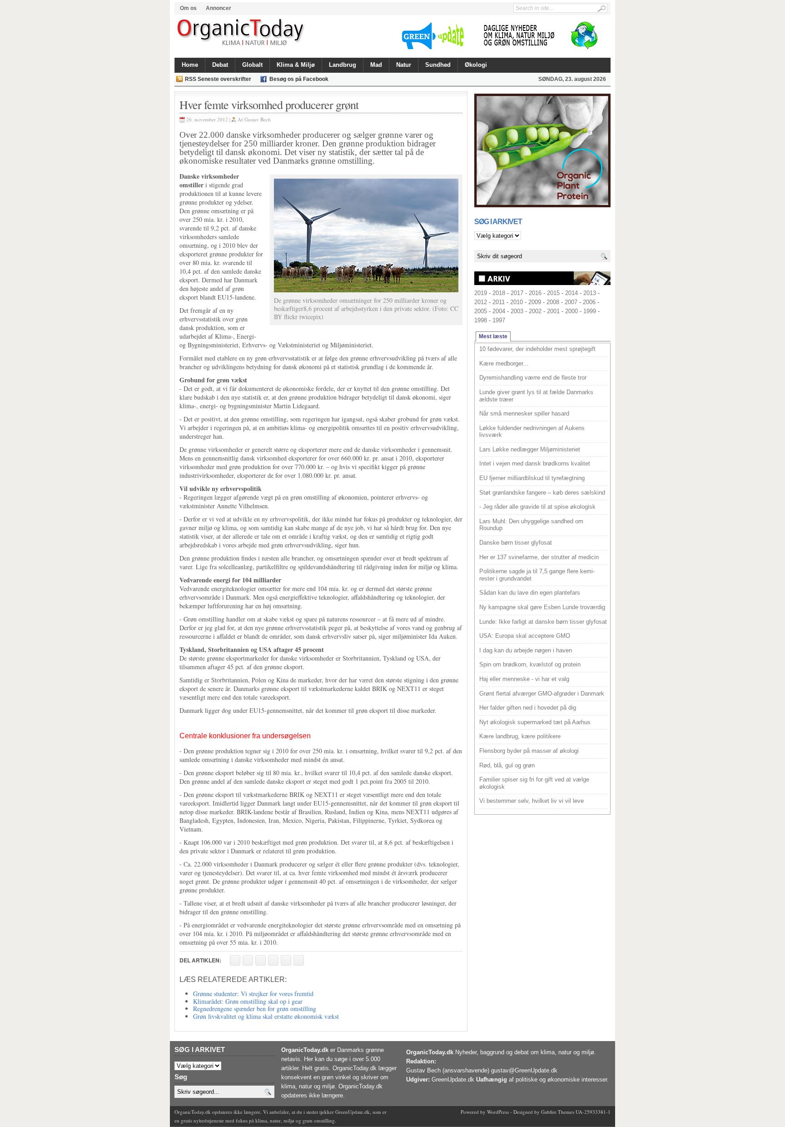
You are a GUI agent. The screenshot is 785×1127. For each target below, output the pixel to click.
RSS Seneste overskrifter (218, 79)
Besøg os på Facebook (298, 79)
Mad (376, 64)
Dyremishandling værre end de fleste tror (532, 377)
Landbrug (342, 64)
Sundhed (438, 64)
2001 (553, 311)
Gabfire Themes (557, 1111)
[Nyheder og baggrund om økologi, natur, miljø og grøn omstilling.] (241, 32)
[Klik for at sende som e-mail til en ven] (260, 960)
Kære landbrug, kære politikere (520, 736)
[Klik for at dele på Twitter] (273, 960)
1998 (480, 320)
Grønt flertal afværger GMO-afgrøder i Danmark (541, 693)
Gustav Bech (257, 119)
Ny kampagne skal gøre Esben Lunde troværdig (542, 607)
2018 (498, 293)
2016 (535, 293)
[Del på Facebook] (235, 960)
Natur (403, 64)
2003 (517, 311)
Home (190, 64)
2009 (534, 302)
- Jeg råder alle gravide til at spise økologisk (537, 506)
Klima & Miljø (296, 64)
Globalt (252, 64)
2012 (480, 302)
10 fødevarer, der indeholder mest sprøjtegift (537, 349)
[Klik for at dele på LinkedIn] (298, 960)
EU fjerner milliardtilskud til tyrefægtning (532, 478)
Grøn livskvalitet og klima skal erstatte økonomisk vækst (266, 1016)
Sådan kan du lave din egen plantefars (529, 592)
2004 (498, 311)
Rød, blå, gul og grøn (507, 765)
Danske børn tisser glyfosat (515, 542)
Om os (188, 8)
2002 (535, 311)
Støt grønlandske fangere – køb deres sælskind (542, 492)
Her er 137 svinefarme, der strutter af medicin (539, 557)
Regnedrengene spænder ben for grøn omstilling (254, 1008)
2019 (480, 293)
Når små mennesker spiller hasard (524, 413)
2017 (517, 293)
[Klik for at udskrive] (248, 960)
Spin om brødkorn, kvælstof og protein (530, 664)
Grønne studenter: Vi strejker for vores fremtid (253, 993)
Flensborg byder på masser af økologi (529, 750)
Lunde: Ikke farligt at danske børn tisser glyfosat (543, 621)
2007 (571, 302)
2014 (571, 293)
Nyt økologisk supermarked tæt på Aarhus (535, 722)
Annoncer (218, 8)
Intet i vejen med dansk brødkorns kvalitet (534, 463)
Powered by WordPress (485, 1111)
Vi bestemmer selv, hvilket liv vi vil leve (531, 800)
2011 (498, 302)
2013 (589, 293)
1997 (498, 320)
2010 (516, 302)
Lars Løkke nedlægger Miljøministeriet (529, 449)
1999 (589, 311)
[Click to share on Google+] (286, 960)
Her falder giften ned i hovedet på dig (527, 707)
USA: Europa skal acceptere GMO (524, 635)
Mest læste (493, 336)
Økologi (476, 64)
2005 (480, 311)
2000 (571, 311)
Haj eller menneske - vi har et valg (524, 679)
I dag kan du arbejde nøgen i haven (525, 650)
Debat (220, 64)
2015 (553, 293)
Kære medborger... (503, 363)
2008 (553, 302)
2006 (589, 302)
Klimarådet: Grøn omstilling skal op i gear (248, 1001)
